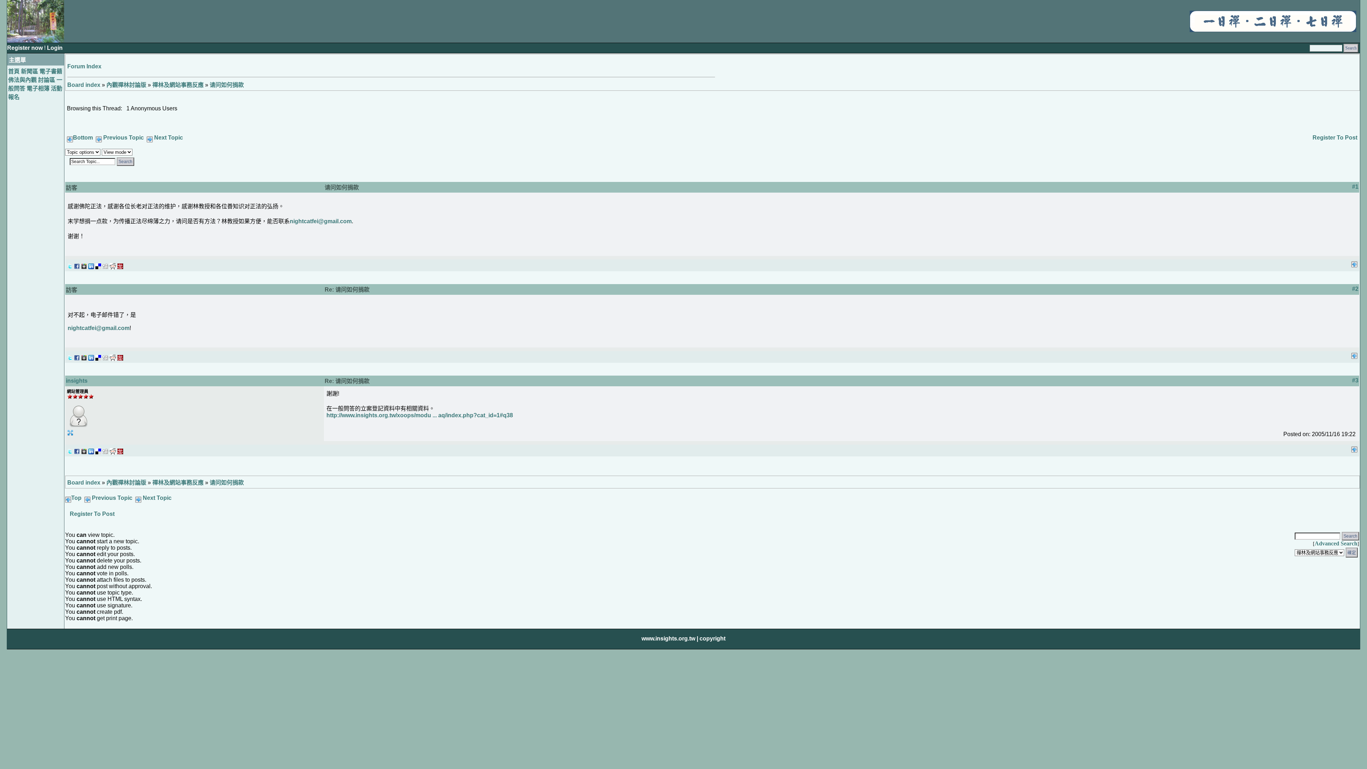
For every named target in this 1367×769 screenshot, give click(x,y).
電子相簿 (38, 88)
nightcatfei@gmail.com (321, 221)
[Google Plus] (84, 264)
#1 (1355, 187)
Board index (83, 85)
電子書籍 (51, 71)
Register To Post (1335, 138)
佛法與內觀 (22, 80)
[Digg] (105, 264)
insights (77, 381)
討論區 (46, 80)
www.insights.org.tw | (669, 638)
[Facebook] (77, 264)
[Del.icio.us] (98, 264)
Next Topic (168, 138)
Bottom (83, 138)
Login (55, 48)
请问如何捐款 (227, 85)
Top (76, 498)
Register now (25, 48)
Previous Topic (123, 138)
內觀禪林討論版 (126, 85)
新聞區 (29, 71)
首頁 (14, 71)
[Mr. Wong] (120, 264)
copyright (713, 638)
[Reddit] (113, 264)
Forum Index (84, 66)
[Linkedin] (91, 264)
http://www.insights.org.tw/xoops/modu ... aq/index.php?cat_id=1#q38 (419, 415)
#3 (1355, 380)
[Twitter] (70, 264)
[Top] (1354, 262)
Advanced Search (1336, 543)
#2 (1355, 289)
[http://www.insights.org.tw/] (1273, 30)
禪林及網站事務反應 (178, 85)
